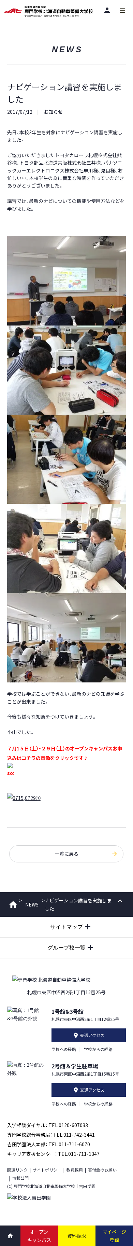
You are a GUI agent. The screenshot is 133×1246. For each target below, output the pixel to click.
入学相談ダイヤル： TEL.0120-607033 (47, 1125)
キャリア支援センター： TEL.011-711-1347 (53, 1153)
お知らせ (53, 111)
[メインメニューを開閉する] (122, 10)
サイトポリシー (47, 1170)
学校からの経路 (98, 1049)
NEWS (32, 904)
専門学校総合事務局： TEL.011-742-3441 (51, 1134)
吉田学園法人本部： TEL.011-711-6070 (48, 1144)
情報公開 (20, 1178)
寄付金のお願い (102, 1170)
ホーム (13, 904)
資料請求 (76, 1235)
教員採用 (74, 1170)
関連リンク (17, 1170)
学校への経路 (63, 1049)
